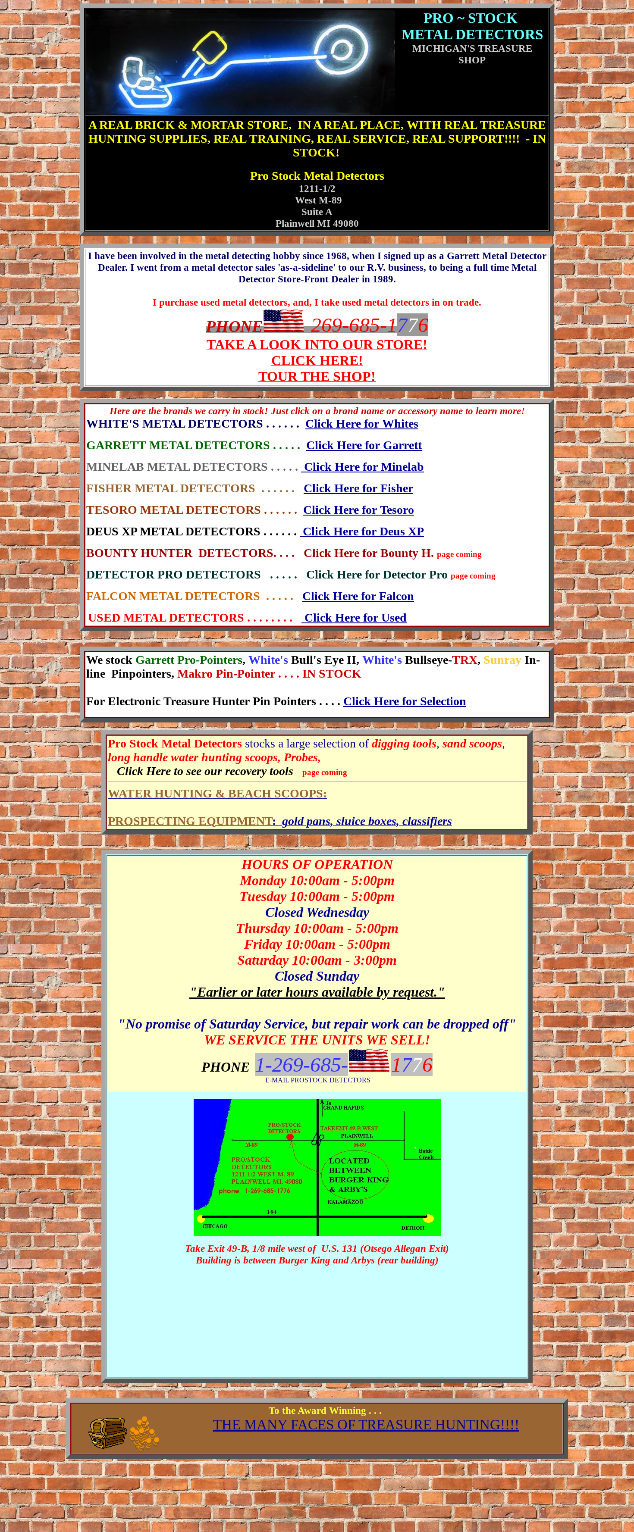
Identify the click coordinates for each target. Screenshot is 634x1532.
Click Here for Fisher (358, 488)
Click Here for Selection (404, 701)
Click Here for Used (354, 617)
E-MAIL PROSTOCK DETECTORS (317, 1080)
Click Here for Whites (361, 423)
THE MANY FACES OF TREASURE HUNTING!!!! (366, 1424)
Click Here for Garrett (364, 445)
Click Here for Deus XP (362, 531)
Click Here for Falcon (358, 596)
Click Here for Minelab (362, 466)
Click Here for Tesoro (358, 509)
